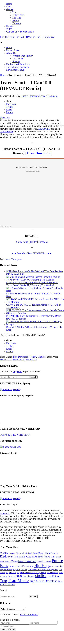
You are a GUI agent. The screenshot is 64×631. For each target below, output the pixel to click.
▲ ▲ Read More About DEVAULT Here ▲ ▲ (32, 253)
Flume (14, 561)
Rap (8, 576)
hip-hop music (54, 566)
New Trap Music (38, 572)
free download (27, 561)
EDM (34, 557)
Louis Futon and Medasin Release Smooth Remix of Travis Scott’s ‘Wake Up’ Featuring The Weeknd (32, 284)
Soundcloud (22, 242)
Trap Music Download (43, 581)
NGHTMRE (52, 572)
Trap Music (18, 580)
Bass (40, 553)
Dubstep (26, 556)
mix (18, 573)
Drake (19, 557)
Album (12, 553)
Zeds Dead (10, 584)
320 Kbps (4, 553)
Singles (41, 356)
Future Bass (18, 359)
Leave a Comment (48, 96)
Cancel (11, 629)
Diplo (4, 556)
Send (3, 629)
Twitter (33, 242)
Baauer (35, 553)
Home (3, 75)
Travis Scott (31, 359)
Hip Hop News (20, 569)
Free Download (39, 153)
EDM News (43, 556)
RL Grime (21, 576)
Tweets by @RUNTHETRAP (15, 434)
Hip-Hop (41, 565)
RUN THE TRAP (29, 614)
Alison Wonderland (24, 553)
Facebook (43, 242)
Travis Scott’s (6, 131)
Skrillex (40, 576)
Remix (33, 356)
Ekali (52, 557)
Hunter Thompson (13, 259)
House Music (41, 569)
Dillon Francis (50, 553)
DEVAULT (44, 128)
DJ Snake (12, 557)
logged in (17, 371)
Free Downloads (44, 561)
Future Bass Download (21, 566)
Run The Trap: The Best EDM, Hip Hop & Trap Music (27, 37)
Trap (3, 581)
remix (13, 576)
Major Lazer (11, 573)
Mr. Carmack (25, 573)
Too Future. (53, 576)
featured (58, 557)
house (31, 569)
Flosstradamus (5, 562)
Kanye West (53, 570)
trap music (5, 513)
